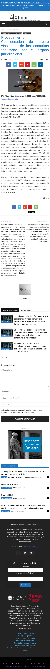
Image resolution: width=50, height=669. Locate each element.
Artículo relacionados (10, 310)
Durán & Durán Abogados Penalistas (17, 666)
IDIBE (5, 59)
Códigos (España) (25, 636)
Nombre (25, 566)
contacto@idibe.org (30, 546)
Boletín (21, 660)
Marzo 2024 (27, 33)
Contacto (28, 660)
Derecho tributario (13, 30)
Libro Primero (43, 3)
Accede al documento (9, 99)
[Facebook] (18, 553)
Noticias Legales (7, 488)
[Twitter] (25, 553)
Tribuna (4, 477)
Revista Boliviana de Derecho (25, 643)
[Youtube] (31, 553)
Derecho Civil (6, 322)
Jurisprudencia (18, 33)
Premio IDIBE (7, 495)
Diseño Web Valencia (38, 666)
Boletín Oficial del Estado (25, 640)
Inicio (3, 30)
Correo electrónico (25, 573)
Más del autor (26, 310)
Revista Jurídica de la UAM (25, 645)
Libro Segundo (6, 5)
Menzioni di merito (9, 484)
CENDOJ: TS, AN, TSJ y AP (25, 633)
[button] (46, 24)
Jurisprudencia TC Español (25, 638)
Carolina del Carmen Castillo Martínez (21, 477)
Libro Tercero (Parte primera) (23, 5)
